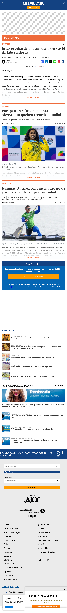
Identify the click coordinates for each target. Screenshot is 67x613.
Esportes (8, 552)
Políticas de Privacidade (47, 540)
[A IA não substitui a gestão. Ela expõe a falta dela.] (6, 428)
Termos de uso (44, 532)
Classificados (9, 575)
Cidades (7, 536)
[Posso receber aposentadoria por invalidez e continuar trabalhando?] (6, 441)
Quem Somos (43, 525)
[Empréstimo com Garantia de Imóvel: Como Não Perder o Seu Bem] (6, 416)
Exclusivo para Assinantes (21, 414)
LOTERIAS (15, 355)
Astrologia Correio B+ (20, 345)
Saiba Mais (20, 607)
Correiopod (9, 564)
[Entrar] (63, 3)
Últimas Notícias (11, 528)
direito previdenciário (11, 403)
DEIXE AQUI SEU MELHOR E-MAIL (46, 607)
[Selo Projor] (32, 513)
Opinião (7, 572)
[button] (60, 123)
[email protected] (16, 287)
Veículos (7, 556)
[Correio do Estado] (33, 586)
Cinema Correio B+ (19, 336)
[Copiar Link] (63, 61)
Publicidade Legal (12, 532)
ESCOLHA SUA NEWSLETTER (33, 277)
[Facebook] (42, 61)
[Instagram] (59, 61)
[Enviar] (57, 481)
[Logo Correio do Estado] (33, 3)
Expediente (42, 528)
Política (7, 544)
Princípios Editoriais (46, 552)
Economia (8, 548)
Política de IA (9, 540)
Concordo (9, 607)
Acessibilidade (43, 548)
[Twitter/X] (50, 61)
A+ (62, 44)
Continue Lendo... (33, 177)
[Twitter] (58, 455)
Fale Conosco (43, 536)
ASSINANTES (61, 386)
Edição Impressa (11, 579)
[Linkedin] (46, 61)
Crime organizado (19, 374)
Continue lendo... (33, 98)
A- (64, 44)
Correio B (8, 560)
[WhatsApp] (55, 61)
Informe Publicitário (13, 568)
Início (6, 525)
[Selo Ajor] (32, 500)
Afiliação (41, 544)
